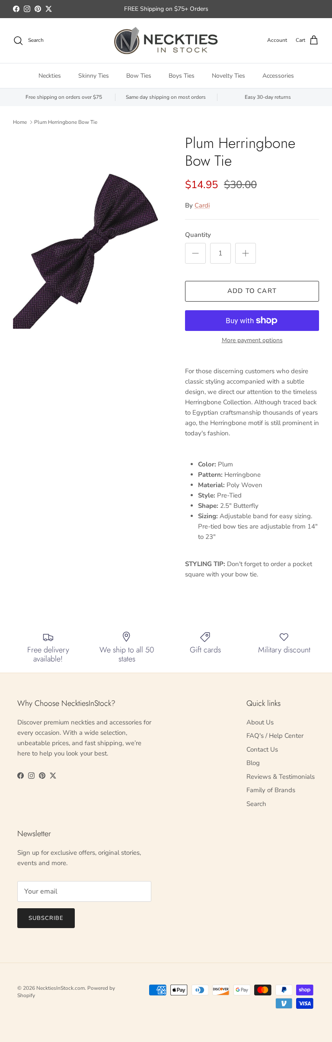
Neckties (49, 76)
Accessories (278, 76)
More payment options (252, 340)
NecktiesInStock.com (60, 988)
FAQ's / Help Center (274, 735)
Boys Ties (182, 76)
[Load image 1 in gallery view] (89, 232)
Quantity (198, 234)
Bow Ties (138, 76)
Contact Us (262, 749)
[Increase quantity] (245, 253)
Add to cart (252, 290)
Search (256, 804)
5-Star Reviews (183, 12)
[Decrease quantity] (195, 253)
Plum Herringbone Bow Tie (65, 122)
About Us (260, 722)
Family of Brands (270, 790)
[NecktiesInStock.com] (166, 40)
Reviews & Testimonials (280, 776)
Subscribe (46, 918)
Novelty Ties (228, 76)
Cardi (202, 205)
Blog (253, 763)
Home (20, 122)
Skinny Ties (93, 76)
